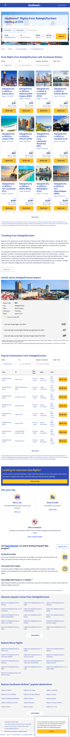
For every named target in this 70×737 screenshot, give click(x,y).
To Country (2, 734)
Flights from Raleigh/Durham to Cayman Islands (55, 662)
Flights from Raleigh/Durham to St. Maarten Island (11, 674)
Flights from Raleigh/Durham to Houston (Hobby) (55, 622)
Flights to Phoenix (29, 702)
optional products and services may (16, 223)
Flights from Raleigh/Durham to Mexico (33, 649)
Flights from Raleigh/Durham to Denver (33, 616)
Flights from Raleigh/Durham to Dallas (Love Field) (10, 622)
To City (8, 734)
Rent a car (17, 512)
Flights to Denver (29, 698)
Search (61, 36)
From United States (21, 49)
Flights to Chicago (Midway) (32, 694)
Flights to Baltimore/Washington (10, 698)
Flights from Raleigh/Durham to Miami (10, 628)
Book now (9, 111)
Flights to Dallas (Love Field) (9, 702)
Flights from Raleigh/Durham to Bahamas (10, 662)
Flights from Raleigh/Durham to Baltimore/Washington (10, 616)
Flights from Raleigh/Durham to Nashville (55, 604)
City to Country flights (27, 734)
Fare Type (56, 61)
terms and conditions (50, 225)
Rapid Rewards (11, 546)
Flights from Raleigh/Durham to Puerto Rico (10, 649)
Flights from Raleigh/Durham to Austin (33, 628)
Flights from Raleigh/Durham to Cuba (33, 668)
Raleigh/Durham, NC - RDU (10, 37)
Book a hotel (53, 509)
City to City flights (16, 734)
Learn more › (16, 585)
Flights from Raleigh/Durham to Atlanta (55, 616)
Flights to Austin (28, 706)
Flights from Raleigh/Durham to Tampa (55, 610)
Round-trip (7, 30)
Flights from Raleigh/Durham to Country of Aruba (33, 655)
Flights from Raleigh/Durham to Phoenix (33, 622)
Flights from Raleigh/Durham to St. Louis (56, 628)
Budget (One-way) (42, 61)
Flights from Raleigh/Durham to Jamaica (55, 649)
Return (49, 35)
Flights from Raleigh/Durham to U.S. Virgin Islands (56, 668)
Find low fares (35, 481)
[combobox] (9, 65)
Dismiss (51, 731)
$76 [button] (20, 22)
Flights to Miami (5, 706)
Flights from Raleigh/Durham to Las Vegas (34, 604)
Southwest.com (13, 225)
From (6, 35)
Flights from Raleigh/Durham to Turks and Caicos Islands (33, 662)
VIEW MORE (35, 635)
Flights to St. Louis (51, 706)
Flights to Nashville (51, 690)
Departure (39, 35)
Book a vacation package (35, 537)
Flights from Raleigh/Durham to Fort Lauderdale (11, 610)
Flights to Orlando (6, 690)
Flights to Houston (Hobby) (54, 702)
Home (3, 49)
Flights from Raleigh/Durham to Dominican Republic (10, 655)
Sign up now (62, 547)
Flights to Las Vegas (29, 690)
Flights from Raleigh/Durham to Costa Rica (55, 655)
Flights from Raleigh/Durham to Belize (10, 668)
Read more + (7, 269)
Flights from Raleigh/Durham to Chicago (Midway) (33, 610)
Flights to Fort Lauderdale (8, 694)
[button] (5, 5)
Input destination (25, 37)
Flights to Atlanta (51, 698)
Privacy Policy (57, 727)
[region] (52, 727)
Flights (10, 49)
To (21, 35)
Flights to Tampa (51, 694)
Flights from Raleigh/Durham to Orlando (10, 604)
